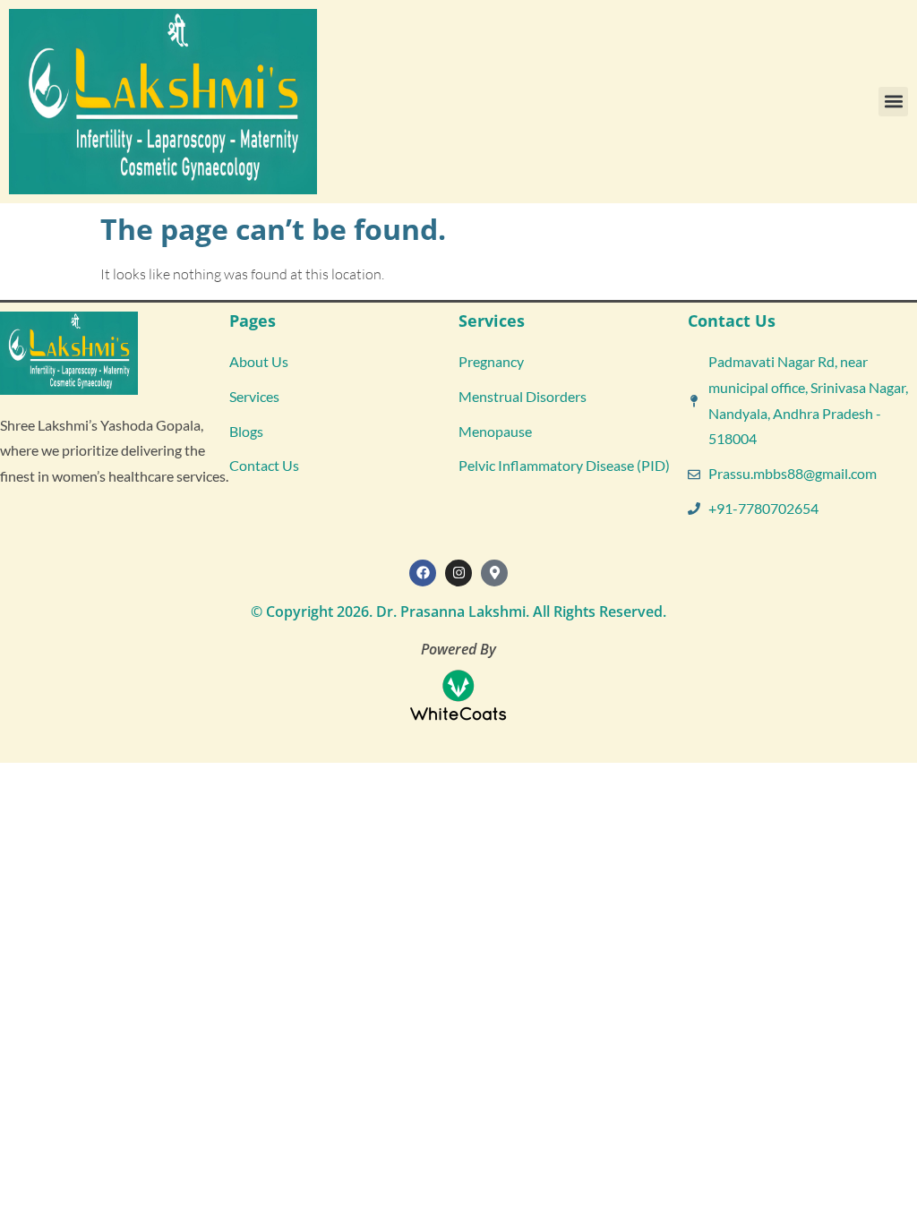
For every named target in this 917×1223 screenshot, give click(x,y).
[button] (893, 101)
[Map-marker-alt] (494, 573)
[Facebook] (422, 573)
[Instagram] (458, 573)
